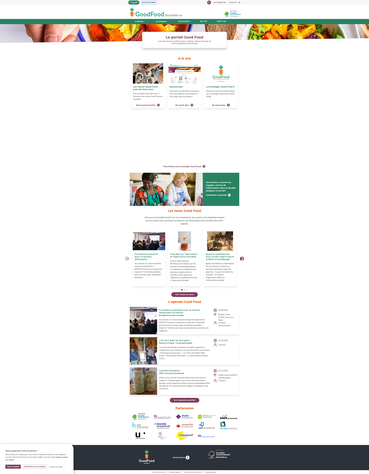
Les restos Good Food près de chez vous (145, 88)
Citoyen (134, 2)
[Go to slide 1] (182, 290)
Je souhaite (161, 21)
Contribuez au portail (216, 195)
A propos (139, 21)
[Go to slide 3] (187, 290)
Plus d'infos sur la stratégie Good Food (182, 166)
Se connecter (220, 2)
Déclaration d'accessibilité (192, 472)
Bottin (203, 21)
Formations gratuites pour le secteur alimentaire (146, 257)
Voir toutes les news (184, 294)
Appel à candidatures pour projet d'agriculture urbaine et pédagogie (220, 257)
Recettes (221, 21)
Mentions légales (174, 472)
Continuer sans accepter (56, 466)
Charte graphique (210, 472)
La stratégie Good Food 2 (220, 86)
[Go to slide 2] (184, 290)
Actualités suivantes (242, 259)
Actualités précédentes (127, 259)
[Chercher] (209, 2)
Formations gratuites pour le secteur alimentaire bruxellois (179, 311)
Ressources (184, 21)
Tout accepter (13, 467)
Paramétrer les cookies (35, 467)
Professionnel (149, 2)
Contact (233, 2)
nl (240, 2)
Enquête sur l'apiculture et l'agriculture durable (183, 255)
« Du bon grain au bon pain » (175, 340)
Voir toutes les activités (184, 400)
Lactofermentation (169, 370)
